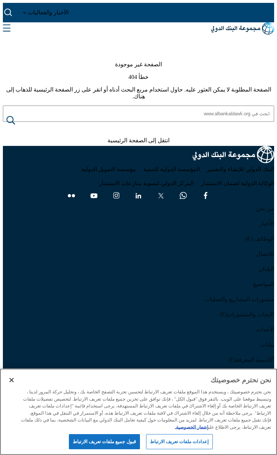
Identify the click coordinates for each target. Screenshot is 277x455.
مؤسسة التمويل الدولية (108, 169)
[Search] (16, 121)
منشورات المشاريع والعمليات (239, 299)
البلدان (266, 269)
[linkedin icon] (138, 196)
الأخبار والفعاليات (47, 12)
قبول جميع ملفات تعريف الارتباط (104, 441)
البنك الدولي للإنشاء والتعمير (240, 169)
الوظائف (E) (259, 239)
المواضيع (263, 284)
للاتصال (265, 254)
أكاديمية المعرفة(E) (251, 360)
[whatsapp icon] (183, 196)
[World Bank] (233, 156)
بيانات (267, 345)
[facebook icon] (206, 196)
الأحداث (265, 329)
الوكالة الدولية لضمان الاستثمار (237, 183)
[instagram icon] (116, 196)
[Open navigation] (6, 28)
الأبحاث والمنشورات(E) (247, 314)
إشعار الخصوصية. (191, 427)
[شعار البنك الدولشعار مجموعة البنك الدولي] (242, 28)
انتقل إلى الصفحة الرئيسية (138, 140)
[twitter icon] (161, 196)
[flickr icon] (71, 196)
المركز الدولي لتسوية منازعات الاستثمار (146, 183)
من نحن (265, 208)
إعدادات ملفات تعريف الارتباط (179, 441)
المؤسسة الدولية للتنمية (171, 169)
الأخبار (266, 223)
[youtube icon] (94, 196)
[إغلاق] (11, 380)
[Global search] (8, 12)
